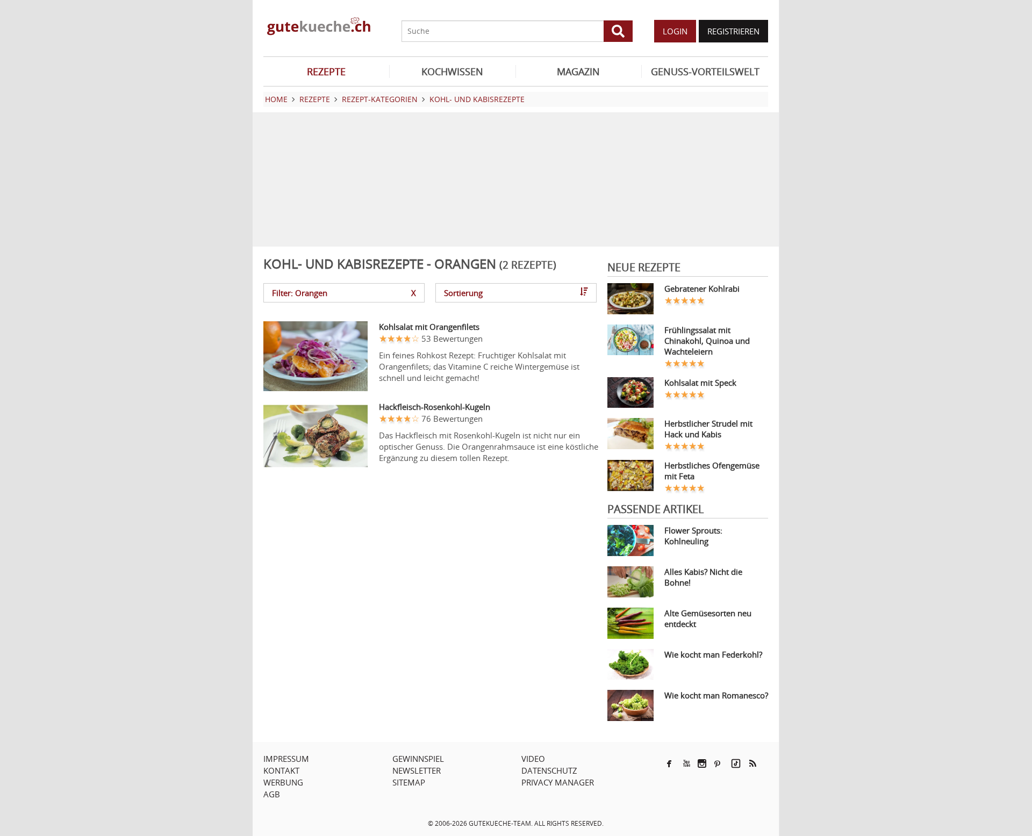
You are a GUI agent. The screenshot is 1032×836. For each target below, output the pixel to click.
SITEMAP (408, 782)
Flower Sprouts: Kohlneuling (693, 535)
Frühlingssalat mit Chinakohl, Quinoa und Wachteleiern (707, 341)
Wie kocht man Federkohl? (713, 654)
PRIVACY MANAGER (557, 782)
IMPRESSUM (286, 758)
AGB (271, 794)
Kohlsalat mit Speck (700, 382)
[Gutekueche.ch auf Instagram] (702, 763)
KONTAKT (281, 770)
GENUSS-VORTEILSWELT (705, 71)
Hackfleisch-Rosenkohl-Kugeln (434, 406)
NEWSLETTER (416, 770)
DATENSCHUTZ (549, 770)
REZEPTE (326, 71)
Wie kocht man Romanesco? (716, 695)
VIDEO (533, 758)
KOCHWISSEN (452, 71)
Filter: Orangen (344, 292)
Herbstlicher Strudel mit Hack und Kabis (708, 428)
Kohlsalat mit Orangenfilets (429, 326)
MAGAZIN (578, 71)
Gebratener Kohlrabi (702, 288)
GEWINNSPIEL (418, 758)
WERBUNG (283, 782)
